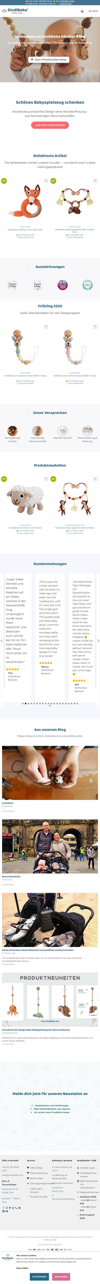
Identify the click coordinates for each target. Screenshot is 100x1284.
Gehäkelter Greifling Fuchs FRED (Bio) (25, 230)
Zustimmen (39, 1277)
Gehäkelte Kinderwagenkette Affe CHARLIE (74, 528)
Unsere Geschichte (11, 876)
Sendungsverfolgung (63, 1199)
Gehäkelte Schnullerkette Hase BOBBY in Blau (25, 376)
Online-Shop (65, 4)
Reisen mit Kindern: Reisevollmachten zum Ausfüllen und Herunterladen (37, 950)
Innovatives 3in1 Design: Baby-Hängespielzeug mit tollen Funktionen (36, 1030)
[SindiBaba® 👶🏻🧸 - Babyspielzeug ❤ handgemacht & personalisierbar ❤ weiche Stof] (15, 11)
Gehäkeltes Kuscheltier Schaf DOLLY (25, 528)
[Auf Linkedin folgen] (3, 1211)
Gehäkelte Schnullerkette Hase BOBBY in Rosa (75, 376)
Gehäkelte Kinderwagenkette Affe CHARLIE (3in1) (74, 230)
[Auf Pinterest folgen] (19, 1208)
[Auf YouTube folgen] (7, 1211)
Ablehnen (61, 1277)
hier (54, 1240)
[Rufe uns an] (16, 1208)
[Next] (98, 211)
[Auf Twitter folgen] (10, 1208)
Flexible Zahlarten (63, 1183)
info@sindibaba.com (12, 1175)
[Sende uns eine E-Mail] (13, 1208)
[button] (82, 11)
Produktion (7, 803)
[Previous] (2, 211)
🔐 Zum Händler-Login (25, 235)
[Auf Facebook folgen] (3, 1208)
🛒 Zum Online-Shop (25, 237)
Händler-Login (67, 1)
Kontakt (6, 1198)
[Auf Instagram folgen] (7, 1208)
